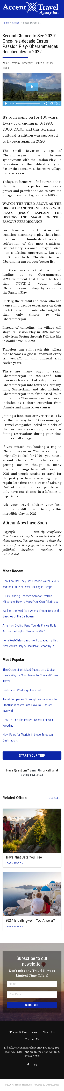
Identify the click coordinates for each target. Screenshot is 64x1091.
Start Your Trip (32, 755)
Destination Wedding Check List (22, 690)
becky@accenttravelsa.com (24, 1047)
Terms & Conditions (23, 1032)
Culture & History (43, 63)
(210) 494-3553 (32, 775)
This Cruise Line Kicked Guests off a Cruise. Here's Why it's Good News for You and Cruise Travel (30, 675)
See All (53, 798)
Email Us (36, 770)
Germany (15, 63)
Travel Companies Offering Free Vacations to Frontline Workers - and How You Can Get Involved (30, 705)
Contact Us (32, 1039)
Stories (15, 22)
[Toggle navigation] (5, 18)
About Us (48, 1032)
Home (6, 22)
